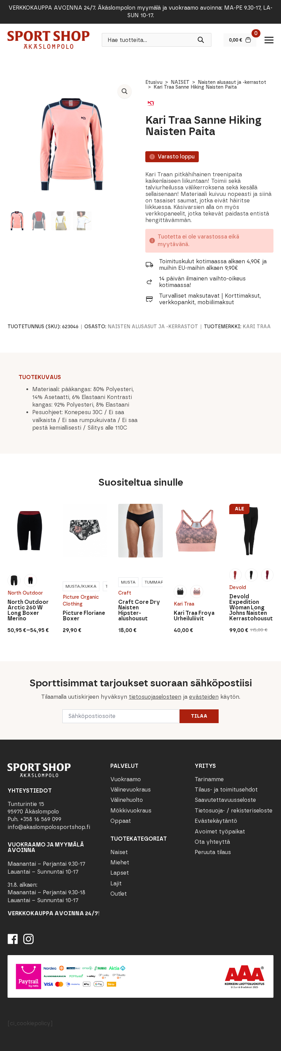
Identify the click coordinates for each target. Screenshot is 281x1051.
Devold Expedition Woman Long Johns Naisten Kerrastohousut (251, 607)
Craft (124, 593)
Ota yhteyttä (212, 842)
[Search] (201, 40)
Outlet (118, 893)
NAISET (180, 82)
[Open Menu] (269, 39)
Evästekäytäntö (216, 821)
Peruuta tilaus (213, 852)
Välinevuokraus (130, 789)
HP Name (7, 666)
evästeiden (204, 697)
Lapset (119, 873)
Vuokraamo (125, 779)
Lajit (116, 883)
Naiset (119, 852)
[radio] (14, 580)
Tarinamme (209, 779)
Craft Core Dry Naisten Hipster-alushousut (139, 610)
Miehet (119, 862)
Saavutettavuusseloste (225, 800)
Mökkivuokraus (130, 810)
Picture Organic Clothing (81, 600)
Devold (237, 587)
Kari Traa (257, 327)
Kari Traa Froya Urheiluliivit (194, 615)
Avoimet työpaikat (220, 831)
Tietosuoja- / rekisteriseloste (233, 810)
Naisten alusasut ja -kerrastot (232, 82)
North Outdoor (25, 593)
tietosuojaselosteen (155, 697)
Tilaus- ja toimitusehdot (226, 789)
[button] (125, 91)
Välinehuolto (126, 800)
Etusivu (153, 82)
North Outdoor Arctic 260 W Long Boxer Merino (28, 610)
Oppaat (120, 821)
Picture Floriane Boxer (84, 615)
